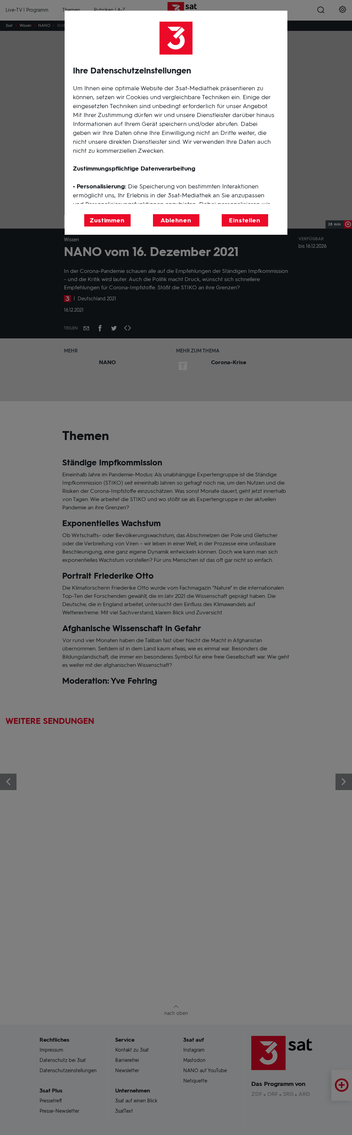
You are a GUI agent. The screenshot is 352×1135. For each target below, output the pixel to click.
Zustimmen (107, 220)
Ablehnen (176, 220)
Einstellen (245, 220)
